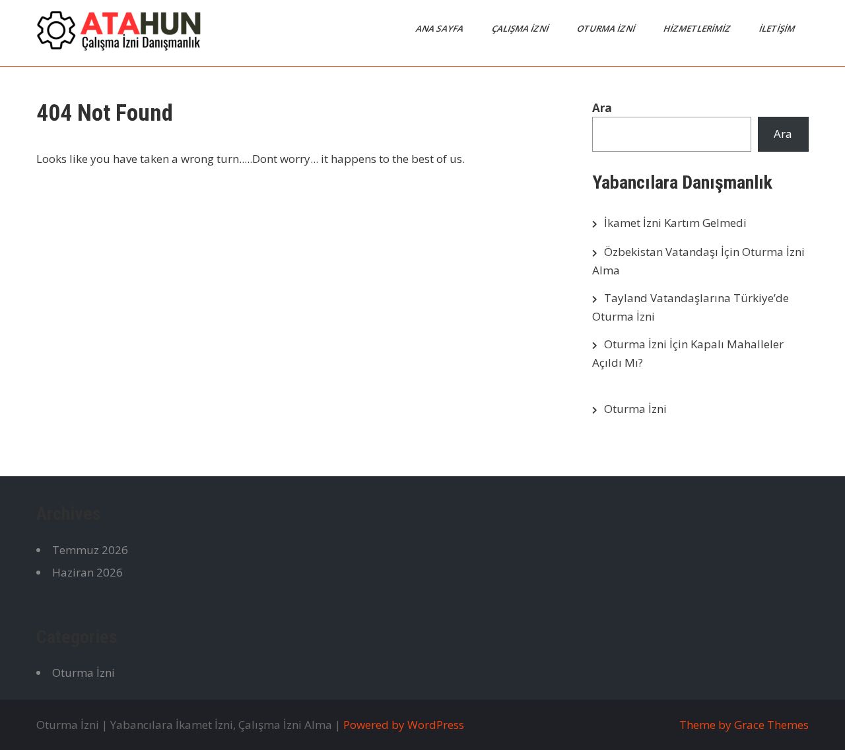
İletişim (778, 28)
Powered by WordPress (403, 724)
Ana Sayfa (441, 28)
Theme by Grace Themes (744, 724)
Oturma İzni (607, 28)
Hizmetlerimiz (698, 28)
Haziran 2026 (87, 572)
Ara (602, 107)
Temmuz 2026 (90, 549)
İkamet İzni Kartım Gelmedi (675, 222)
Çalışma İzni (521, 28)
